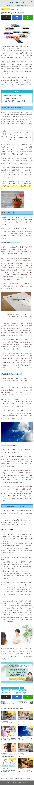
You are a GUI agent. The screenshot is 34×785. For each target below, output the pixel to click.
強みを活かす (23, 690)
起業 (22, 688)
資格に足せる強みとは (10, 98)
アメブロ (15, 64)
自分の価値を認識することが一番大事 (14, 101)
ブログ (3, 5)
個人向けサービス (11, 5)
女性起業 (15, 690)
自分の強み (5, 692)
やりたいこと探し (6, 9)
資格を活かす (21, 692)
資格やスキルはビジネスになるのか (13, 95)
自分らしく (13, 692)
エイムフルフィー (17, 3)
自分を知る (16, 688)
